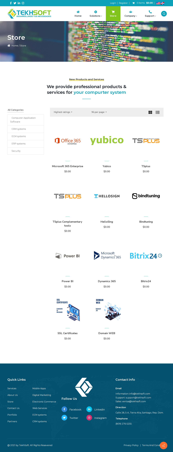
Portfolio (12, 415)
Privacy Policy (131, 445)
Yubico (107, 166)
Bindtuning (146, 222)
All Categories (16, 110)
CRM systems (19, 129)
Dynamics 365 (107, 281)
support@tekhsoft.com (138, 397)
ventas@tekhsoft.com (134, 401)
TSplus (146, 166)
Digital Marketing (41, 395)
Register (123, 3)
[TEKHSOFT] (29, 13)
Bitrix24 (146, 281)
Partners (12, 421)
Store (10, 401)
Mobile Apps (39, 388)
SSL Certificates (68, 333)
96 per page (98, 112)
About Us (12, 395)
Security (16, 151)
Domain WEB (106, 333)
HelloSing (106, 222)
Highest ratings (62, 112)
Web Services (39, 408)
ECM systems (19, 136)
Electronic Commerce (44, 401)
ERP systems (18, 143)
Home (14, 45)
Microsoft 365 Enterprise (67, 166)
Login (113, 3)
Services (11, 388)
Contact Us (13, 408)
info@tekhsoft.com (139, 393)
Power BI (67, 281)
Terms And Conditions (154, 445)
